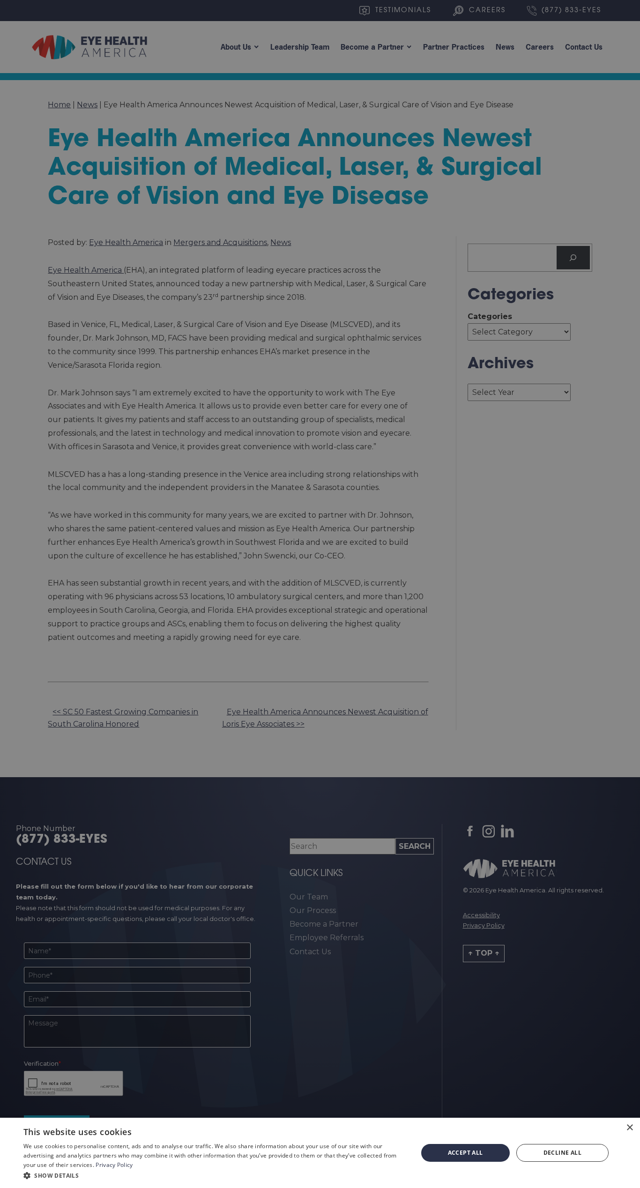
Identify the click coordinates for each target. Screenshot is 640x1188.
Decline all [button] (562, 1153)
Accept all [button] (465, 1153)
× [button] (629, 1127)
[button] (214, 1175)
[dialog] (320, 1153)
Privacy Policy (114, 1165)
